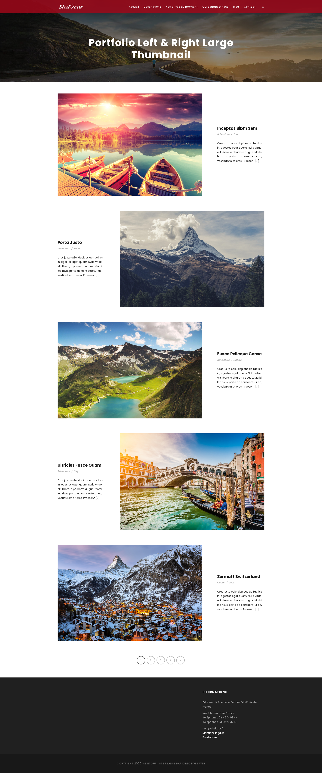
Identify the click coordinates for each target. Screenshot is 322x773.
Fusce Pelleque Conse (239, 354)
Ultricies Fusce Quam (79, 465)
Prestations (210, 737)
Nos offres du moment (182, 7)
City (76, 471)
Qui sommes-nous (215, 7)
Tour (236, 134)
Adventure (223, 134)
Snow (77, 248)
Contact (250, 7)
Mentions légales (213, 733)
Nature (237, 360)
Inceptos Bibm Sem (237, 128)
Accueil (134, 7)
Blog (236, 7)
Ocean (221, 582)
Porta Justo (70, 242)
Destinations (152, 7)
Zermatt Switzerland (238, 577)
